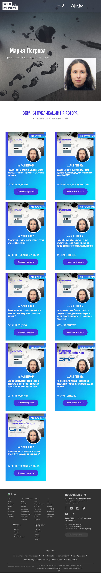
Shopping (50, 514)
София (37, 529)
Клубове (37, 519)
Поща (16, 532)
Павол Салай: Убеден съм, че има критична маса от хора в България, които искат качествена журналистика (75, 242)
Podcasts (50, 512)
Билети (17, 534)
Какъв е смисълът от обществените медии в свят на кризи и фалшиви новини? (24, 313)
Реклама (42, 565)
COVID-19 (50, 509)
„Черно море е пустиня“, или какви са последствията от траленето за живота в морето (26, 172)
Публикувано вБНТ (15, 140)
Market (16, 529)
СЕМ (59, 571)
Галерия (24, 519)
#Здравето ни (40, 504)
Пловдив (38, 532)
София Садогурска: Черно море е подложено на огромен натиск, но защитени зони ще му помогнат (23, 383)
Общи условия (63, 565)
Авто (10, 514)
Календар (37, 509)
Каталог (37, 514)
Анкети (11, 517)
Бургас (37, 537)
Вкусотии (25, 512)
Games (36, 499)
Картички (38, 512)
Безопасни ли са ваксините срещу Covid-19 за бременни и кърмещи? (24, 452)
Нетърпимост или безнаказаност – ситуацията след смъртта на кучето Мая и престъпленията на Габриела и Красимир (74, 315)
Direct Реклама (19, 537)
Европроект (76, 565)
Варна (37, 534)
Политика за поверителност (48, 568)
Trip (48, 501)
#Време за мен (26, 514)
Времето (25, 517)
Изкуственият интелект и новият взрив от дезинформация (26, 241)
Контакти (51, 565)
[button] (58, 5)
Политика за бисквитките (72, 568)
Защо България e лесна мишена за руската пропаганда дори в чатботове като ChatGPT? (74, 172)
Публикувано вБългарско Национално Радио (71, 351)
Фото (49, 504)
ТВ (48, 499)
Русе (36, 539)
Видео (49, 506)
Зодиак (36, 506)
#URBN (50, 517)
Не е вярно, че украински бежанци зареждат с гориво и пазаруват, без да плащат (75, 383)
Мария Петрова (25, 165)
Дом (35, 501)
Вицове (24, 504)
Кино (36, 517)
